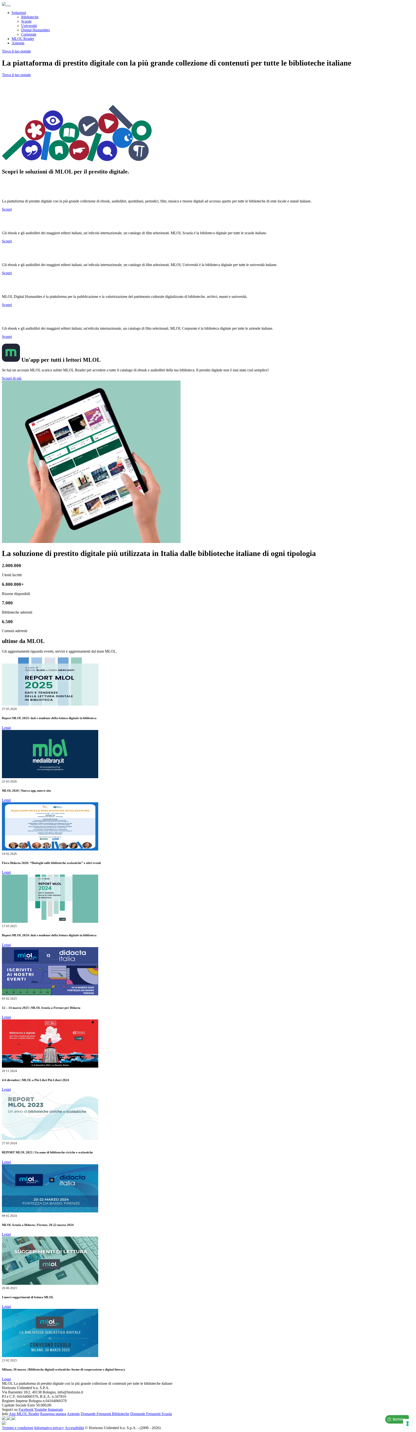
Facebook (26, 1409)
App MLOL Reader (24, 1414)
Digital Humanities (35, 30)
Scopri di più (11, 378)
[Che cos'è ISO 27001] (13, 1419)
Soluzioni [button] (19, 13)
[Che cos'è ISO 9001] (9, 1419)
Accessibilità (74, 1428)
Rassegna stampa (53, 1414)
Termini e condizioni (17, 1428)
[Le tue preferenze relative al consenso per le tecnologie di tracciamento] (407, 1423)
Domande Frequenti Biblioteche (105, 1414)
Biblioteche (30, 17)
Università (29, 26)
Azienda (18, 43)
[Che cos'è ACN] (4, 1419)
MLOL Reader (23, 39)
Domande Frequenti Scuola (151, 1414)
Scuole (26, 21)
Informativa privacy (49, 1428)
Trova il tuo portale (16, 51)
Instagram (55, 1409)
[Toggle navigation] (9, 6)
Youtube (40, 1409)
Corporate (28, 34)
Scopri (7, 209)
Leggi (6, 728)
